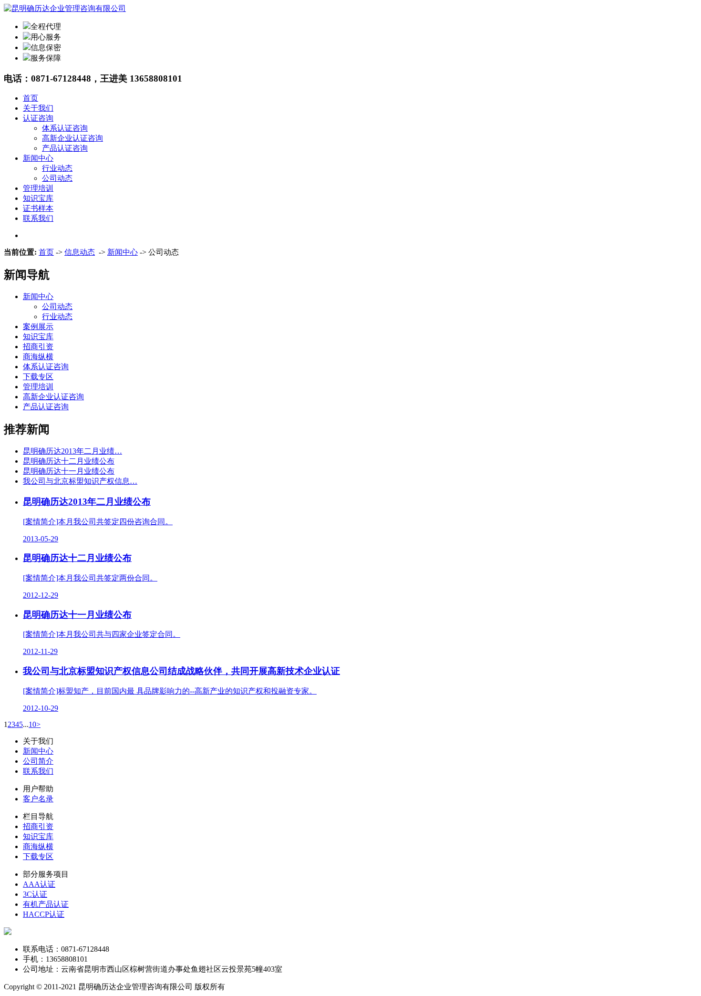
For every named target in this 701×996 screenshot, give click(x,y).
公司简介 (38, 761)
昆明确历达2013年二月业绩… (72, 451)
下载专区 (38, 377)
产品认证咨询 (65, 148)
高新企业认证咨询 (72, 138)
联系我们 (38, 218)
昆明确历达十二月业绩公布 (68, 461)
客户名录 (38, 799)
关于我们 (38, 108)
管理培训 (38, 188)
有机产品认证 (46, 904)
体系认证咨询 (65, 128)
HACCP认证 (43, 914)
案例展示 (38, 326)
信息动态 (79, 252)
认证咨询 (38, 118)
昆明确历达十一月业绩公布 (68, 471)
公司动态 (57, 178)
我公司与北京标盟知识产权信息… (80, 481)
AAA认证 (39, 884)
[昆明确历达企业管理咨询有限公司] (65, 8)
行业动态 (57, 168)
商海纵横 (38, 357)
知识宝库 (38, 198)
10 (32, 724)
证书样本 (38, 208)
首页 (30, 98)
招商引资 (38, 346)
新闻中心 (38, 158)
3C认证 (35, 894)
